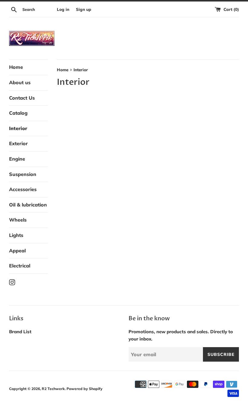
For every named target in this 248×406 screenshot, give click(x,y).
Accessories (23, 189)
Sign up (83, 9)
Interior (18, 128)
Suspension (22, 174)
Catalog (18, 113)
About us (20, 82)
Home (16, 67)
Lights (16, 235)
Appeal (17, 251)
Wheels (18, 220)
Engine (17, 159)
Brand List (20, 331)
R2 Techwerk (53, 388)
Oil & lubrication (28, 205)
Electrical (19, 266)
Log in (63, 9)
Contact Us (22, 98)
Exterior (18, 143)
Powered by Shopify (85, 388)
